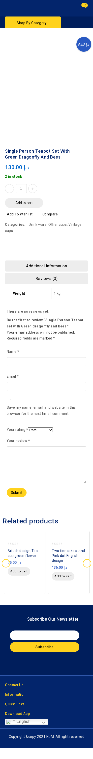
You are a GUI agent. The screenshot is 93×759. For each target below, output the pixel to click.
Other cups (57, 224)
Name (13, 352)
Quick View (40, 538)
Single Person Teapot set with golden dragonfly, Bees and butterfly (85, 148)
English (23, 721)
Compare (50, 214)
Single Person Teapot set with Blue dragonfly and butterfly (78, 148)
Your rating (17, 430)
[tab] (46, 266)
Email (13, 376)
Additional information (46, 266)
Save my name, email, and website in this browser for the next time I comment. (41, 410)
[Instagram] (51, 664)
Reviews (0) (46, 278)
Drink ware (38, 224)
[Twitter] (41, 664)
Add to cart (24, 203)
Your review (18, 441)
